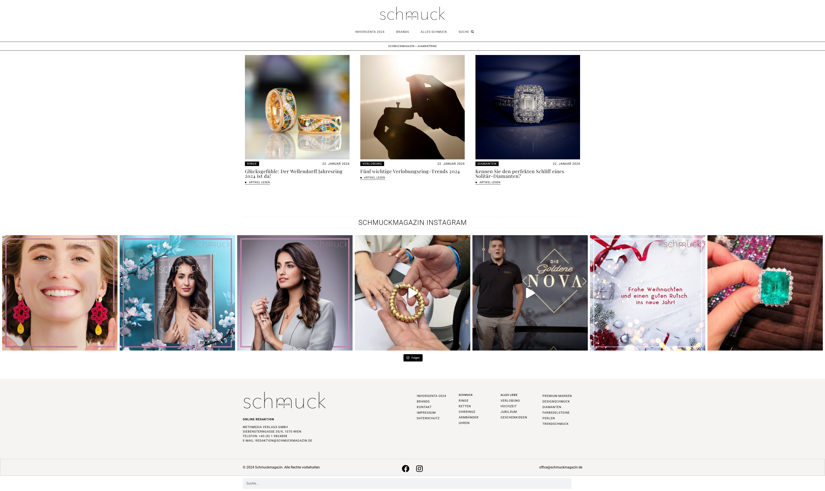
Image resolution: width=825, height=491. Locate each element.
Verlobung (372, 163)
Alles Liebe (509, 394)
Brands (402, 32)
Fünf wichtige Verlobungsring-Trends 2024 (410, 171)
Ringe (252, 163)
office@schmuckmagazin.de (560, 467)
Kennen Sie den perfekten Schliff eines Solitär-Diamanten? (519, 173)
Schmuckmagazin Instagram (412, 222)
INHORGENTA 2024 (370, 32)
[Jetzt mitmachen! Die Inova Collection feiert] (530, 293)
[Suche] (576, 483)
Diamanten (487, 163)
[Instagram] (419, 468)
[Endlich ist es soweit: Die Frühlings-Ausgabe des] (177, 293)
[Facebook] (405, 468)
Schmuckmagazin (401, 46)
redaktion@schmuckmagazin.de (283, 440)
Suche (465, 32)
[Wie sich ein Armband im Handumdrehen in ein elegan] (412, 293)
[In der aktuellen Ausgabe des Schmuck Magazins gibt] (765, 293)
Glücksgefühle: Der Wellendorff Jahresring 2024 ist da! (294, 173)
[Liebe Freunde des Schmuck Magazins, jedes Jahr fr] (647, 293)
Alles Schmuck (434, 32)
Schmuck (466, 394)
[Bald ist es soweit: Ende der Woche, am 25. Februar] (295, 293)
